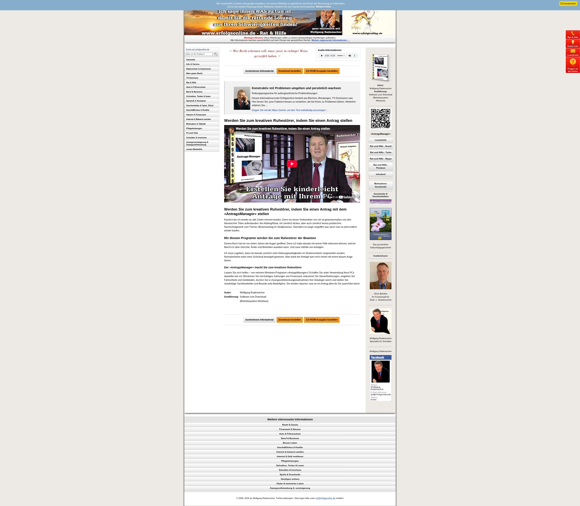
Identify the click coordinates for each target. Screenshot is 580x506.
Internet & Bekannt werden (198, 119)
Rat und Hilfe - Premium (380, 166)
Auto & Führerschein (196, 87)
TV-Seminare (192, 78)
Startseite (190, 60)
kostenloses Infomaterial (259, 71)
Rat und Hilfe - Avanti (381, 146)
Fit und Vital (192, 133)
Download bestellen (289, 71)
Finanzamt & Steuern (290, 429)
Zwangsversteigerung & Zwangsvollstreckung (197, 143)
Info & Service (192, 64)
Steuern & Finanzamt (196, 115)
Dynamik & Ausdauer (196, 101)
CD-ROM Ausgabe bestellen (322, 71)
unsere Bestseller (194, 149)
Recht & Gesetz (290, 425)
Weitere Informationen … (330, 40)
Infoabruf (380, 174)
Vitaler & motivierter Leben (290, 483)
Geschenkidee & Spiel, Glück (199, 105)
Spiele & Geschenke (290, 474)
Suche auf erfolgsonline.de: (198, 49)
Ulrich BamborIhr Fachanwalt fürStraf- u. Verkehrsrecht (380, 297)
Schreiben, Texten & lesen (198, 96)
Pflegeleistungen (194, 128)
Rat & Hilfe (191, 82)
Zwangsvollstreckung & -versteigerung (290, 488)
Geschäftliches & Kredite (197, 110)
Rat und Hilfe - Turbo (381, 152)
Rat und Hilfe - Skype (381, 159)
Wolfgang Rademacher (381, 351)
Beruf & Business (194, 92)
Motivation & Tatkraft (195, 124)
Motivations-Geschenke (380, 185)
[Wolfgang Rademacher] (381, 400)
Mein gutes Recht (194, 73)
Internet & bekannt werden (290, 452)
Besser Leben (290, 443)
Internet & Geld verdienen (290, 456)
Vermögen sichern (290, 479)
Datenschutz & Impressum (198, 69)
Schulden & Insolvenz (196, 137)
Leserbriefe (381, 140)
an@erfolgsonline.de (325, 498)
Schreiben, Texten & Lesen (290, 465)
